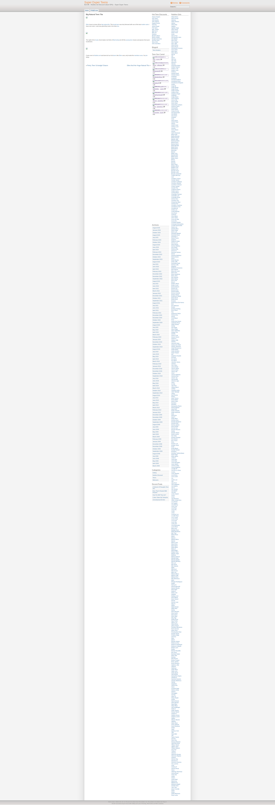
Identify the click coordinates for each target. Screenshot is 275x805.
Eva (172, 304)
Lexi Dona (174, 475)
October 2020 (157, 320)
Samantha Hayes (176, 676)
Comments (185, 3)
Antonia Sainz (175, 106)
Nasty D (173, 591)
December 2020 (157, 315)
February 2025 (157, 240)
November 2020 (157, 317)
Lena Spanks (175, 473)
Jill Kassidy (174, 379)
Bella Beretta (175, 145)
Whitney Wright (175, 784)
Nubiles (154, 34)
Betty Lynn (174, 153)
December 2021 (157, 296)
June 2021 (156, 308)
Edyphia (173, 266)
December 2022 (157, 274)
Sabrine (173, 666)
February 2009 (157, 439)
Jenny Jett (174, 371)
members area (138, 55)
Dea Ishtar (174, 247)
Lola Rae (174, 508)
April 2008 (156, 463)
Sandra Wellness (176, 680)
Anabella (174, 76)
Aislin (173, 34)
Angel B (173, 86)
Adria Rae (174, 24)
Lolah (173, 511)
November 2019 (157, 342)
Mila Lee (173, 572)
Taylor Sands (175, 737)
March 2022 (156, 291)
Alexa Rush (174, 47)
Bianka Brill (174, 155)
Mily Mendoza (175, 578)
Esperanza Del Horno (177, 302)
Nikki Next (174, 608)
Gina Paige (174, 329)
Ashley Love (175, 127)
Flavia (173, 316)
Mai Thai (173, 533)
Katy (172, 414)
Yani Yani (174, 787)
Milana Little (174, 575)
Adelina (173, 20)
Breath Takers (156, 36)
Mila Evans (174, 571)
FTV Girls (154, 28)
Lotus (173, 513)
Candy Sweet (175, 180)
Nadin (173, 583)
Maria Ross (174, 534)
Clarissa (173, 214)
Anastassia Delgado (177, 83)
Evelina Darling (175, 309)
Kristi (172, 447)
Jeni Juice (174, 365)
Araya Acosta (175, 111)
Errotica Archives (157, 39)
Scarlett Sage (175, 688)
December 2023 (157, 254)
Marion (173, 538)
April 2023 (156, 269)
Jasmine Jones (175, 362)
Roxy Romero (175, 663)
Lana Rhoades (175, 462)
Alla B (173, 54)
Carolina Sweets (176, 183)
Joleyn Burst (175, 387)
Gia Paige (174, 327)
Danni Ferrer (175, 238)
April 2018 (156, 385)
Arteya (173, 123)
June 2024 (156, 247)
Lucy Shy (174, 522)
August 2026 (156, 228)
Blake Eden (174, 158)
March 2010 (156, 407)
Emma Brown (175, 287)
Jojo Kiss (174, 385)
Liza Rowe (174, 502)
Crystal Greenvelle (176, 225)
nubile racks (145, 24)
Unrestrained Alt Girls (159, 500)
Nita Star (173, 618)
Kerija (173, 431)
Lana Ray (174, 461)
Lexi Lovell (174, 476)
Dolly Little (174, 261)
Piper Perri (174, 630)
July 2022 (155, 283)
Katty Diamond (175, 412)
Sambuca (174, 677)
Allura (173, 57)
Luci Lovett (174, 517)
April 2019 (156, 359)
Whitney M (174, 782)
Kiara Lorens (175, 434)
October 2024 (157, 242)
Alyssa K (173, 62)
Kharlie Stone (175, 433)
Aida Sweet (174, 29)
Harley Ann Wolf (176, 345)
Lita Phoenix (175, 498)
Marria (173, 541)
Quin (172, 638)
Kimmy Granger (175, 437)
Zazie (173, 790)
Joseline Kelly (175, 390)
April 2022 (156, 288)
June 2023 (156, 266)
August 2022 (156, 281)
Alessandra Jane (176, 37)
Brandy (173, 163)
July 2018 (155, 378)
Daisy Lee (174, 227)
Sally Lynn (174, 671)
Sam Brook (174, 674)
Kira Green (174, 439)
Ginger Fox (174, 332)
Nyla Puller (174, 621)
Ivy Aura (173, 357)
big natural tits (106, 24)
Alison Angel (155, 26)
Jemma (173, 363)
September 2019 (157, 347)
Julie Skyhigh (175, 392)
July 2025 (155, 237)
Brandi (173, 161)
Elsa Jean (174, 280)
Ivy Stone (174, 360)
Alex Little (174, 43)
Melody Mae (175, 558)
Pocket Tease (175, 633)
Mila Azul (174, 569)
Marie (173, 536)
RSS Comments (159, 803)
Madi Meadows (175, 531)
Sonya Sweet (175, 712)
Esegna (173, 301)
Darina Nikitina (175, 246)
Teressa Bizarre (175, 742)
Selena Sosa (175, 690)
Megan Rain (175, 552)
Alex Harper (174, 42)
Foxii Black (174, 318)
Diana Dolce (175, 257)
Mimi (172, 580)
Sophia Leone (175, 716)
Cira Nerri (174, 213)
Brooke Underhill (176, 174)
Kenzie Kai (174, 428)
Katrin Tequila (175, 410)
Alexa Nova (174, 45)
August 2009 (156, 424)
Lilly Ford (174, 483)
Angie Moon (174, 97)
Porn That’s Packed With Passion (160, 491)
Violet (173, 776)
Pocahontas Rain (176, 632)
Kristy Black (174, 448)
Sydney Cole (175, 731)
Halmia (173, 341)
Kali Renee (174, 395)
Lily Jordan (174, 489)
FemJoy (154, 24)
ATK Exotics (155, 20)
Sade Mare (174, 669)
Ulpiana (173, 753)
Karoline (173, 404)
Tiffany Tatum (175, 745)
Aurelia (173, 128)
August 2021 (156, 303)
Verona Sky (174, 759)
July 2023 (155, 264)
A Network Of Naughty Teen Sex (161, 487)
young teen (129, 40)
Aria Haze (174, 116)
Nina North (174, 613)
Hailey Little (174, 340)
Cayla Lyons (175, 191)
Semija (173, 695)
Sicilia (173, 699)
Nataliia (173, 594)
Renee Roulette (176, 651)
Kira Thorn (174, 440)
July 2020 (155, 327)
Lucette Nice (175, 516)
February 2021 (157, 313)
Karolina (173, 403)
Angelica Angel (175, 94)
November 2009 (157, 417)
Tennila (173, 739)
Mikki (172, 567)
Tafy (172, 732)
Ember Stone (175, 283)
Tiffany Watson (175, 748)
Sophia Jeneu (175, 715)
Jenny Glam (174, 370)
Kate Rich (174, 409)
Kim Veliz (174, 436)
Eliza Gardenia (175, 274)
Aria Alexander (175, 112)
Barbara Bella (175, 141)
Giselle (173, 334)
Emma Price (174, 290)
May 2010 (155, 403)
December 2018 (157, 368)
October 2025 (157, 232)
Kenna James (175, 425)
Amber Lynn (174, 70)
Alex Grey (174, 40)
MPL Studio (155, 29)
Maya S (173, 549)
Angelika (173, 95)
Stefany (173, 721)
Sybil (172, 729)
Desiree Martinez (176, 255)
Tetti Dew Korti (175, 743)
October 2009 (157, 420)
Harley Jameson (176, 346)
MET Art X (155, 31)
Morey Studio (156, 37)
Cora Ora (174, 221)
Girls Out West (156, 43)
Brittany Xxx (174, 169)
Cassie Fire (174, 188)
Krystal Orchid (175, 450)
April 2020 (156, 332)
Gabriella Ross (175, 323)
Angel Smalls (175, 90)
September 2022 (157, 279)
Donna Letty (174, 265)
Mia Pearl (174, 564)
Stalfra (173, 718)
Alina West (174, 53)
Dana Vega (174, 230)
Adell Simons (175, 21)
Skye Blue (174, 704)
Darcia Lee (174, 243)
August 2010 (156, 395)
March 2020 (156, 334)
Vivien (173, 778)
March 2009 (156, 436)
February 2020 (157, 337)
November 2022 (157, 276)
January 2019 (157, 366)
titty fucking (116, 40)
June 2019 (156, 354)
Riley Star (174, 655)
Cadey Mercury (175, 175)
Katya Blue (174, 418)
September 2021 (157, 300)
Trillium (173, 751)
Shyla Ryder (175, 698)
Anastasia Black (176, 79)
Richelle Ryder (175, 654)
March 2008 (156, 466)
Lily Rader (174, 491)
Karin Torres (174, 398)
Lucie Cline (174, 519)
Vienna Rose (175, 768)
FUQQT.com (94, 10)
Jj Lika (173, 384)
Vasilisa (173, 757)
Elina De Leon (175, 271)
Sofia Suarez (175, 710)
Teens (154, 477)
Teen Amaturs (157, 50)
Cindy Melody (175, 211)
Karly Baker (174, 400)
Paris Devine (175, 629)
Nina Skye (174, 616)
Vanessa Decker (176, 754)
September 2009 (157, 422)
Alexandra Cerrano (177, 48)
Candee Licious (176, 178)
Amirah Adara (175, 75)
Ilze (172, 354)
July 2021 (155, 305)
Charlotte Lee (175, 196)
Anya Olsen (174, 109)
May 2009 (155, 432)
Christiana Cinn (175, 207)
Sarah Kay (174, 685)
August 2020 (156, 325)
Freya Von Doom (176, 321)
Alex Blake (174, 39)
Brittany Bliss (175, 166)
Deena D (174, 250)
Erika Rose (174, 299)
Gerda (173, 326)
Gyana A (173, 338)
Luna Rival (174, 527)
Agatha (173, 26)
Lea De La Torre (176, 470)
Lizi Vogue (174, 503)
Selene (173, 691)
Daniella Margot (176, 233)
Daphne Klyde (175, 241)
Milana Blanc (175, 574)
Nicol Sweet (174, 599)
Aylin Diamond (175, 133)
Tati (172, 735)
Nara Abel (174, 589)
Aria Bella (174, 114)
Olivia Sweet (175, 626)
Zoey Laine (174, 795)
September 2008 (157, 451)
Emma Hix (174, 288)
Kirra (172, 442)
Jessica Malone (175, 374)
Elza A (173, 282)
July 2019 (155, 351)
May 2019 (155, 356)
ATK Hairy (155, 18)
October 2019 (157, 344)
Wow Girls (155, 42)
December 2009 (157, 415)
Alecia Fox (174, 36)
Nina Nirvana (175, 611)
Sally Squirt (174, 673)
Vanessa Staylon (176, 756)
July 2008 (155, 456)
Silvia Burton (175, 702)
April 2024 (156, 249)
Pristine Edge (175, 635)
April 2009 (156, 434)
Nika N (173, 604)
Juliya (173, 393)
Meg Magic (174, 550)
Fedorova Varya (176, 313)
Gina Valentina (175, 330)
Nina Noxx (174, 615)
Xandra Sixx (174, 786)
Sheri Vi (173, 696)
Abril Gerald (174, 18)
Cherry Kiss (174, 199)
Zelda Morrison (175, 793)
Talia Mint (174, 734)
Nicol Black (174, 597)
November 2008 (157, 446)
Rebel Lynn (174, 647)
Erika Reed (174, 298)
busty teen (116, 24)
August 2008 (156, 453)
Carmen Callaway (176, 181)
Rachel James (175, 641)
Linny (173, 497)
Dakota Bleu (175, 229)
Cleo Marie (174, 216)
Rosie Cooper (175, 660)
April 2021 (156, 310)
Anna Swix (174, 103)
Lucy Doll (174, 520)
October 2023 (157, 257)
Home (87, 10)
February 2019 (157, 364)
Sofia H (173, 709)
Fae (172, 312)
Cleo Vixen (174, 217)
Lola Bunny (174, 505)
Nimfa (173, 610)
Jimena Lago (175, 381)
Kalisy (173, 396)
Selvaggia (174, 693)
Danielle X (174, 236)
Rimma (173, 657)
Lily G (173, 487)
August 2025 (156, 235)
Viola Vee (174, 775)
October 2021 (157, 298)
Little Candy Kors (176, 500)
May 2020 (155, 330)
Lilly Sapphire (175, 484)
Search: (173, 7)
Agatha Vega (175, 28)
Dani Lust (174, 232)
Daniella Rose (175, 235)
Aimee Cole (174, 31)
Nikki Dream (175, 607)
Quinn (173, 640)
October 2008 (157, 449)
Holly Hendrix (175, 351)
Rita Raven (174, 658)
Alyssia (173, 64)
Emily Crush (174, 285)
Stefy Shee (174, 723)
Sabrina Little (175, 665)
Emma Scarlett (175, 293)
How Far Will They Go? (159, 495)
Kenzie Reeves (175, 429)
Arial (172, 119)
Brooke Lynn (175, 172)
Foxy (172, 320)
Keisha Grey (175, 420)
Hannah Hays (175, 343)
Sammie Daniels (176, 679)
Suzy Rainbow (175, 726)
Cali (172, 177)
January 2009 (157, 441)
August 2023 (156, 262)
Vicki (172, 765)
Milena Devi (174, 577)
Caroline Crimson (176, 185)
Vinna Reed (174, 773)
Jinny (172, 382)
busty (96, 40)
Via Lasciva (174, 764)
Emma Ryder (175, 291)
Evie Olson (174, 310)
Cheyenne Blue (175, 202)
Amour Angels (156, 17)
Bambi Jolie (174, 139)
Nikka (173, 605)
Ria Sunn (174, 652)
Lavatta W (174, 469)
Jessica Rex (174, 376)
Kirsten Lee (174, 443)
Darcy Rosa (174, 244)
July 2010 (155, 398)
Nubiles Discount (158, 475)
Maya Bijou (174, 547)
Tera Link (174, 740)
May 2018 (155, 383)
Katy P (173, 417)
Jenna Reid (174, 367)
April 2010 (156, 405)
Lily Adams (174, 486)
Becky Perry (174, 142)
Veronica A (174, 760)
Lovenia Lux (175, 514)
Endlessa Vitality (176, 296)
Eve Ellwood (175, 305)
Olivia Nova (174, 624)
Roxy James (175, 662)
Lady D (173, 458)
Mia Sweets (174, 566)
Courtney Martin (176, 222)
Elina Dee (174, 272)
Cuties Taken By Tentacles (160, 497)
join (146, 55)
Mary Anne (174, 544)
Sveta (173, 727)
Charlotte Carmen (176, 194)
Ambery (173, 72)
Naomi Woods (175, 588)
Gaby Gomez (175, 324)
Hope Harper (175, 353)
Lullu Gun (174, 523)
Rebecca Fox (175, 643)
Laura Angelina (175, 467)
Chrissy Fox (174, 203)
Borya (173, 159)
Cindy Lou (174, 210)
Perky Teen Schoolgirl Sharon (97, 65)
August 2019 (156, 349)
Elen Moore (174, 269)
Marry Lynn (174, 542)
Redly (173, 649)
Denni (173, 254)
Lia (172, 478)
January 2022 (157, 293)
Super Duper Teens (96, 2)
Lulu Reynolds (175, 525)
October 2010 (157, 390)
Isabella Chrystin (176, 356)
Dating (155, 473)
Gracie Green (175, 337)
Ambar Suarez (175, 67)
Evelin (173, 307)
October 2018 (157, 373)
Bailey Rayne (175, 137)
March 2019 (156, 361)
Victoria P (174, 767)
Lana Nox (174, 459)
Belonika (173, 150)
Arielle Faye (174, 122)
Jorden (173, 389)
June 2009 (156, 429)
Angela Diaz (175, 92)
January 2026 (157, 230)
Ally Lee (173, 59)
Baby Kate (174, 134)
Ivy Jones (174, 359)
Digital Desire (156, 23)
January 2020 (157, 339)
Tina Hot (173, 749)
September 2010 (157, 393)
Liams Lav (174, 480)
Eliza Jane (174, 276)
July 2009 (155, 427)
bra (118, 26)
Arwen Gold (174, 125)
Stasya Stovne (175, 720)
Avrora (173, 131)
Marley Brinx (175, 539)
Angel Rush (174, 89)
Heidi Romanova (176, 348)
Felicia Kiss (174, 315)
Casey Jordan (175, 186)
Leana (173, 472)
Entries (175, 3)
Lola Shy (173, 509)
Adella (173, 23)
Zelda (173, 792)
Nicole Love (174, 602)
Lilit (172, 481)
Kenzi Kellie (174, 426)
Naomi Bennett (175, 586)
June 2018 (156, 381)
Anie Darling (175, 98)
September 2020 (157, 322)
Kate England (175, 407)
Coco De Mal (175, 219)
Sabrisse (173, 668)
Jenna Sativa (175, 368)
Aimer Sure (174, 32)
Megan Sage (175, 553)
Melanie (173, 555)
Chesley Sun (175, 200)
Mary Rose (174, 546)
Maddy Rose (175, 530)
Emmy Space (175, 294)
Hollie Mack (174, 349)
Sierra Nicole (175, 701)
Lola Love (174, 506)
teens (114, 55)
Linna (173, 495)
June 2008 (156, 458)
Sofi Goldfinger (175, 707)
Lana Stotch (174, 464)
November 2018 (157, 371)
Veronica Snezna (176, 762)
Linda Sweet (175, 494)
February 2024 (157, 252)
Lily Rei (173, 492)
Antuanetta (174, 108)
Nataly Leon (174, 596)
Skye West (174, 706)
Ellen (87, 24)
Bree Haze (174, 164)
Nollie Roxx (174, 619)
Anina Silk (174, 100)
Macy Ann (174, 528)
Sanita (173, 682)
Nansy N (173, 585)
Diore (173, 258)
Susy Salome (175, 724)
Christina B (174, 208)
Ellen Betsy (174, 279)
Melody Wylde (175, 560)
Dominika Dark (175, 263)
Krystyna (173, 451)
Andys (173, 84)
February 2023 (157, 271)
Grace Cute (174, 335)
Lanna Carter (175, 465)
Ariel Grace (174, 120)
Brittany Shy (174, 167)
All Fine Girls (155, 40)
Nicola (173, 600)
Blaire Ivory (174, 156)
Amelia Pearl (175, 73)
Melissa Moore (175, 556)
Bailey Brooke (175, 136)
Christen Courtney (176, 205)
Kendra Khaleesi (176, 422)
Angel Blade (175, 87)
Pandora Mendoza (176, 627)
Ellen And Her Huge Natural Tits (138, 65)
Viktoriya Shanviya (176, 771)
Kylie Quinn (174, 456)
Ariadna (173, 117)
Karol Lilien (174, 401)
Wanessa (174, 781)
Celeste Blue (175, 192)
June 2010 (156, 400)
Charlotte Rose (175, 197)
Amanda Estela (175, 65)
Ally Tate (173, 61)
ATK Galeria (155, 21)
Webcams (155, 480)
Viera (172, 770)
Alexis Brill (174, 50)
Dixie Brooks (175, 260)
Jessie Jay (174, 378)
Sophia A (174, 713)
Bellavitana (174, 148)
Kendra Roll (174, 423)
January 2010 (157, 412)
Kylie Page (174, 454)
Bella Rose (174, 147)
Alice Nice (174, 51)
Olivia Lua (174, 622)
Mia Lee (173, 563)
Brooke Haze (175, 170)
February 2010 (157, 410)
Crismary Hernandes (177, 224)
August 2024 (156, 245)
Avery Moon (174, 130)
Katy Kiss (174, 415)
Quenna (173, 636)
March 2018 (156, 388)
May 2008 (155, 461)
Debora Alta (174, 249)
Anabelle (174, 78)
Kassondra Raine (176, 406)
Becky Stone (175, 144)
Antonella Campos (176, 105)
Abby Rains (174, 17)
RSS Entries (150, 803)
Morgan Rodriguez (176, 582)
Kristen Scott (175, 445)
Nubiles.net (97, 55)
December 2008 (157, 444)
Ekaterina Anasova (176, 268)
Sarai (172, 687)
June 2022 (156, 286)
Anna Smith (174, 101)
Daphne (173, 240)
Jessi (172, 373)
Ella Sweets (174, 277)
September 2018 (157, 376)
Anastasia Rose (176, 81)
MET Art (154, 32)
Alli (172, 56)
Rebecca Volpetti (176, 646)
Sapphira (174, 684)
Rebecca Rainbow (176, 644)
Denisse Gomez (176, 252)
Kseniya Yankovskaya (177, 453)
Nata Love (174, 593)
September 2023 (157, 259)
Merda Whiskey (175, 561)
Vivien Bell (174, 779)
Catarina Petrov (175, 189)
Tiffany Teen (174, 746)
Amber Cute (174, 68)
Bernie (173, 152)
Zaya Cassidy (175, 789)
